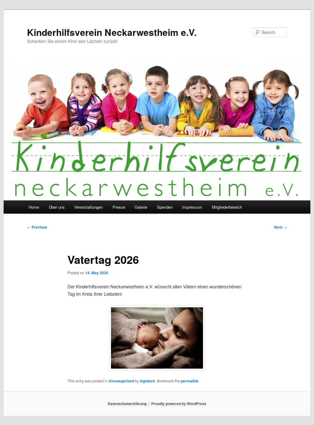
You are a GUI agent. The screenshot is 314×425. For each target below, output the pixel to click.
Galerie (141, 207)
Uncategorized (121, 381)
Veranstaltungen (88, 207)
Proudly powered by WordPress (178, 403)
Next (280, 227)
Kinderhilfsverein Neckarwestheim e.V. (112, 32)
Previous (37, 227)
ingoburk (147, 381)
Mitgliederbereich (227, 207)
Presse (119, 207)
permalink (189, 381)
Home (34, 207)
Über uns (57, 207)
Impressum (192, 207)
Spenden (165, 207)
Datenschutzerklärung (127, 403)
